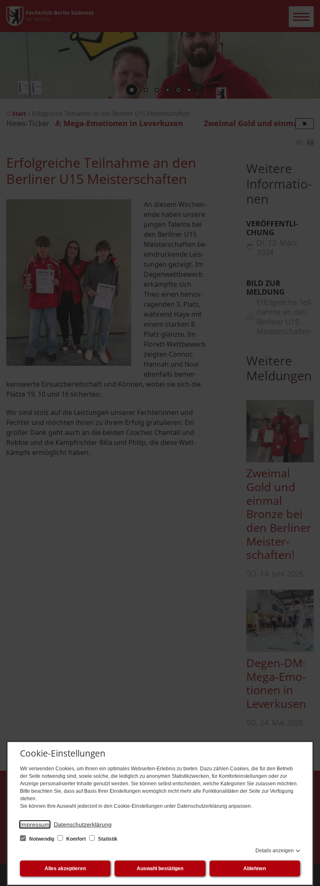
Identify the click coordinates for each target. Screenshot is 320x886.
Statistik (107, 839)
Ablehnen (254, 868)
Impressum (35, 824)
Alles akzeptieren (65, 868)
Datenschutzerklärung (83, 824)
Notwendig (41, 839)
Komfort (76, 839)
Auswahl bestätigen (160, 868)
